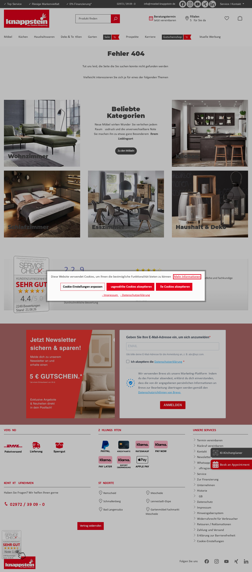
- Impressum (110, 295)
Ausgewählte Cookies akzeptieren (130, 286)
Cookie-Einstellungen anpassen (82, 286)
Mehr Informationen (187, 276)
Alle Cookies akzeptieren (174, 286)
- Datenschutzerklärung (135, 295)
